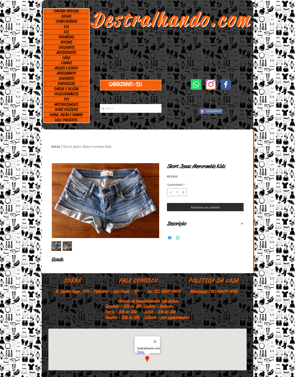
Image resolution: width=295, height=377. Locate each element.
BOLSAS (66, 42)
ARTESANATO (66, 73)
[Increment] (183, 192)
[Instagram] (211, 84)
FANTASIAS (66, 83)
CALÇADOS (66, 47)
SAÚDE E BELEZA (66, 88)
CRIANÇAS (66, 37)
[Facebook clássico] (225, 84)
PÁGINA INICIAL (66, 11)
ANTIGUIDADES (66, 104)
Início (55, 146)
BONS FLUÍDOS (66, 109)
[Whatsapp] (196, 84)
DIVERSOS (66, 78)
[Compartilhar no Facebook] (169, 237)
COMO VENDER (66, 21)
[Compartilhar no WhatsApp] (178, 237)
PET (66, 99)
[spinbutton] (177, 192)
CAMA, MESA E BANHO (66, 114)
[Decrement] (170, 192)
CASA (66, 57)
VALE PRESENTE (66, 120)
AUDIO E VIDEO (66, 68)
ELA (66, 26)
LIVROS (66, 63)
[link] (131, 84)
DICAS (66, 16)
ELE (66, 31)
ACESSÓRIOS (66, 52)
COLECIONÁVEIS (66, 94)
